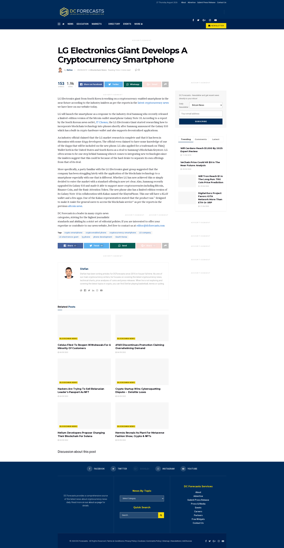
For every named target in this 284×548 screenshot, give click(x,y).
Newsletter (217, 26)
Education (82, 24)
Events (127, 24)
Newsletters (176, 541)
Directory (114, 24)
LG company (145, 233)
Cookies (141, 541)
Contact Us (221, 2)
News (70, 24)
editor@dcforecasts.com (151, 225)
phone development (102, 237)
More (137, 24)
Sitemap (166, 541)
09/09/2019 (82, 70)
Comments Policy (153, 541)
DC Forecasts (82, 541)
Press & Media (198, 504)
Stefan (70, 70)
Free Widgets (198, 519)
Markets (97, 24)
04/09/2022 (63, 352)
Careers (198, 511)
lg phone (86, 237)
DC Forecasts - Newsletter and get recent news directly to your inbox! (199, 97)
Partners (198, 515)
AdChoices (187, 541)
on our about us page (92, 502)
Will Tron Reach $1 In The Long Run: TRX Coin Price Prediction (210, 179)
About (183, 2)
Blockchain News (98, 70)
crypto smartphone (73, 233)
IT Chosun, (102, 122)
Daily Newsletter (183, 105)
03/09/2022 (121, 396)
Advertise (192, 2)
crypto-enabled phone (96, 233)
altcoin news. (75, 206)
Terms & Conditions (115, 541)
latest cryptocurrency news (153, 102)
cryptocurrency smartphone (123, 233)
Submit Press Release (206, 2)
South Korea (121, 237)
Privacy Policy (131, 541)
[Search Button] (161, 515)
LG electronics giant (69, 237)
